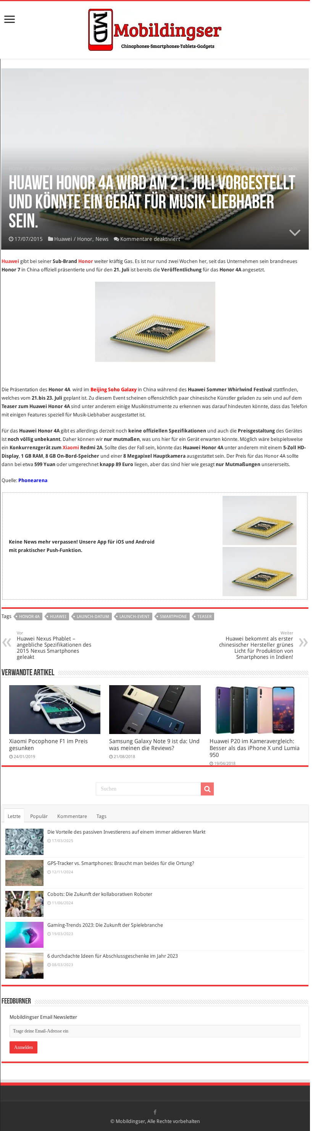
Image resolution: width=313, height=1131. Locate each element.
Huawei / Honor (70, 168)
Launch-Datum (93, 616)
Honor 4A (29, 616)
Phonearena (32, 480)
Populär (39, 816)
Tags (101, 816)
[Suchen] (207, 789)
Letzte (14, 816)
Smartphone (173, 616)
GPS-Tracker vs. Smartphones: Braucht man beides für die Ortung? (120, 863)
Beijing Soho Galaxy (113, 389)
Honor (85, 261)
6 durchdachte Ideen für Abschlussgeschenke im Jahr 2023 (112, 956)
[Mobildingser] (155, 28)
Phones (37, 168)
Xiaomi (71, 447)
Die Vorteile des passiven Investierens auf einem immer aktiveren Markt (126, 832)
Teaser (204, 616)
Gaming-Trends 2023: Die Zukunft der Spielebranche (105, 925)
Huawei (10, 261)
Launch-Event (134, 616)
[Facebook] (155, 1112)
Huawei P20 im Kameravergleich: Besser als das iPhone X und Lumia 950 (255, 748)
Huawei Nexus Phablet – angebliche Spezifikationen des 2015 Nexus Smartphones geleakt (54, 645)
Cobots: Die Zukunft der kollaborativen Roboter (99, 894)
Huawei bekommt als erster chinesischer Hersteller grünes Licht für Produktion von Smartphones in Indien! (256, 645)
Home (16, 168)
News (101, 239)
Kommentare (72, 816)
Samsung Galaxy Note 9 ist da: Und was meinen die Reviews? (154, 745)
